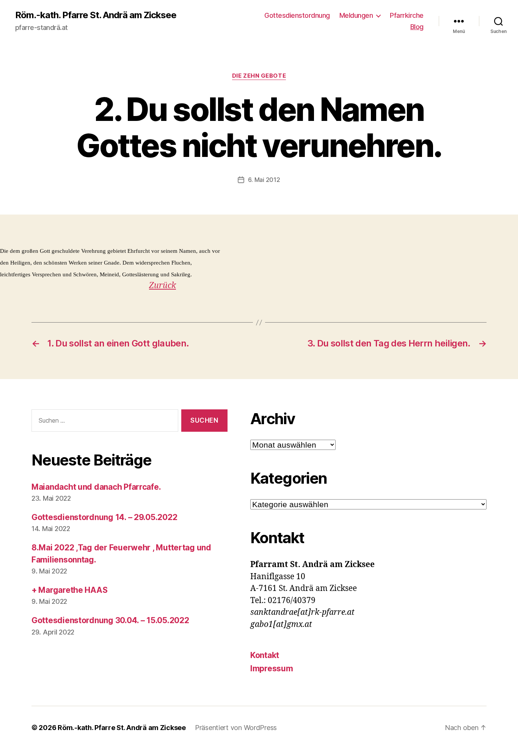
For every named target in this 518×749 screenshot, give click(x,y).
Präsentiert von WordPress (236, 728)
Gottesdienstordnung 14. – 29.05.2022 (104, 517)
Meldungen (356, 15)
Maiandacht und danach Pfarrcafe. (96, 487)
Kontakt (264, 655)
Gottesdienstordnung (297, 15)
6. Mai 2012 (264, 179)
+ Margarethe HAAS (69, 590)
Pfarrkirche (407, 15)
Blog (417, 27)
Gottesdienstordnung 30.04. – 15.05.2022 (110, 620)
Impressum (271, 668)
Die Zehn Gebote (259, 75)
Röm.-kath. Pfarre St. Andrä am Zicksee (95, 15)
